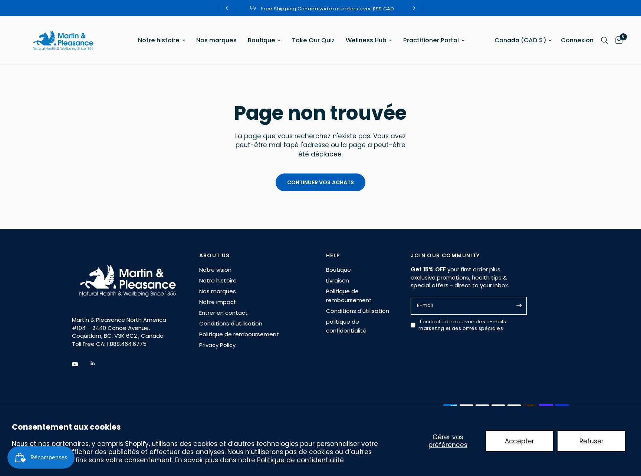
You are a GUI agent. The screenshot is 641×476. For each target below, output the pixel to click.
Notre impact (217, 302)
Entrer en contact (223, 313)
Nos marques (216, 40)
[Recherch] (604, 40)
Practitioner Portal (431, 40)
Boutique (261, 40)
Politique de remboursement (239, 334)
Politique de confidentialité (300, 460)
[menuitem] (161, 40)
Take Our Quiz (313, 40)
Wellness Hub (366, 40)
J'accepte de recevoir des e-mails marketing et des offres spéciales (462, 325)
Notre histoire (159, 40)
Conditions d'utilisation (230, 323)
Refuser (591, 441)
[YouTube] (80, 364)
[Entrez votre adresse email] (519, 306)
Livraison (337, 280)
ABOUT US (214, 255)
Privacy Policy (217, 345)
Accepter (519, 441)
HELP (333, 255)
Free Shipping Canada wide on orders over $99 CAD (326, 8)
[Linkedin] (98, 363)
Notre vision (215, 270)
